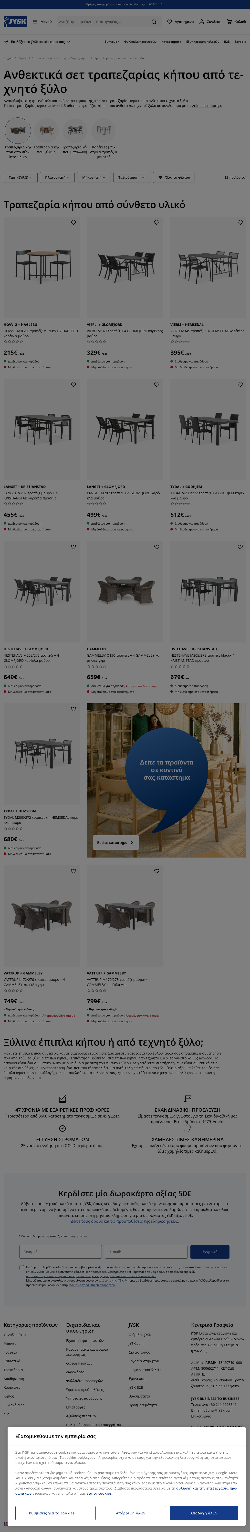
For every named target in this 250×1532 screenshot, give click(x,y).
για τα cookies (99, 1493)
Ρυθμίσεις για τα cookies (52, 1513)
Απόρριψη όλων (130, 1513)
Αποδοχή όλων (204, 1513)
